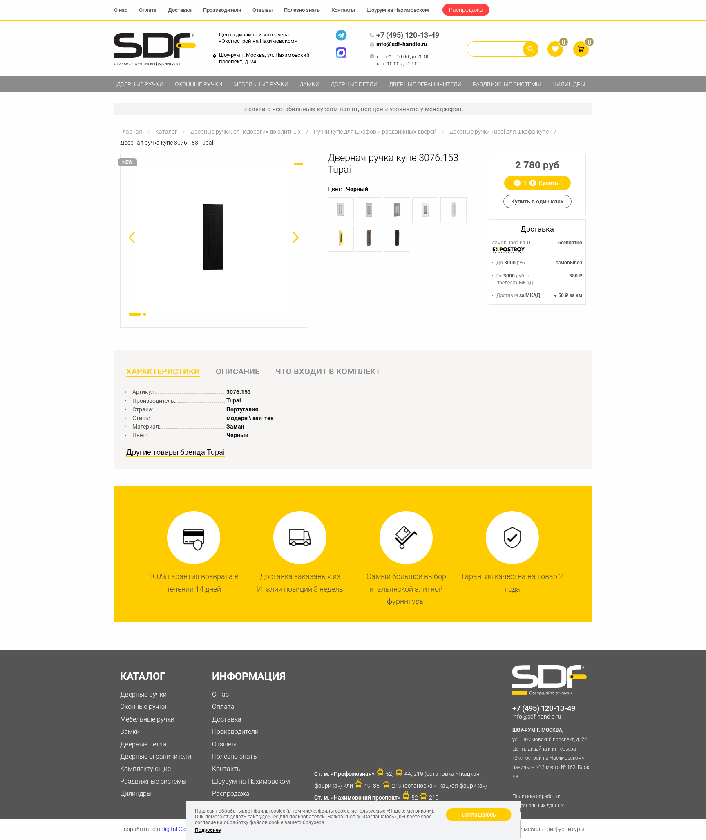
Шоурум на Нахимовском (397, 10)
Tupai (233, 400)
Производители (222, 10)
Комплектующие (145, 769)
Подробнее (208, 830)
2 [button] (144, 314)
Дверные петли (354, 84)
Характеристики (163, 371)
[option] (214, 239)
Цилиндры (568, 84)
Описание (237, 371)
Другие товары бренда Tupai (175, 452)
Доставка (180, 10)
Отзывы (262, 10)
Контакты (343, 10)
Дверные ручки (139, 84)
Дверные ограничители (425, 84)
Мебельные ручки (260, 84)
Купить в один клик (537, 201)
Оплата (147, 10)
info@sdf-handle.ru (401, 44)
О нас (120, 10)
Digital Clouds (178, 829)
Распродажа (466, 10)
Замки (309, 84)
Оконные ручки (198, 84)
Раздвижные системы (507, 84)
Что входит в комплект (327, 371)
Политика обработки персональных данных (538, 801)
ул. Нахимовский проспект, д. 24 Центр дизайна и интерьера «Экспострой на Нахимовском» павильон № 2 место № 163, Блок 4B (550, 753)
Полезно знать (302, 10)
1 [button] (135, 314)
